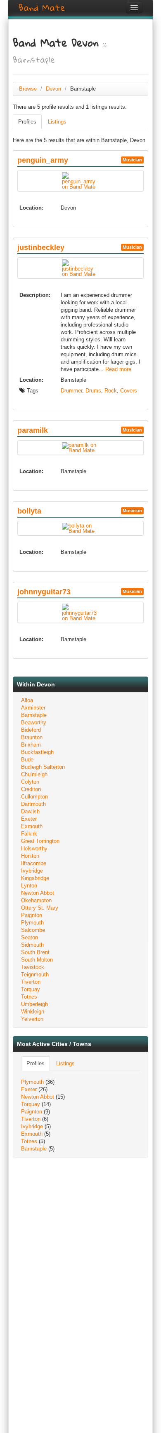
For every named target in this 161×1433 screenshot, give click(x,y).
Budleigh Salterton (43, 767)
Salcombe (33, 930)
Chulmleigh (34, 774)
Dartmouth (33, 804)
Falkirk (29, 834)
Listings (57, 122)
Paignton (31, 915)
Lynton (29, 885)
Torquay (30, 989)
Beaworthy (33, 722)
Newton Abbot (37, 893)
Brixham (31, 745)
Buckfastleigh (37, 752)
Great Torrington (40, 841)
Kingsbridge (35, 878)
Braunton (32, 737)
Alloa (27, 700)
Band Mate (42, 8)
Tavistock (32, 967)
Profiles (27, 122)
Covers (128, 390)
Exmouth (32, 826)
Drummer (71, 390)
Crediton (31, 789)
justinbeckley (40, 247)
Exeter (29, 819)
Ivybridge (32, 871)
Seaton (29, 937)
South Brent (35, 952)
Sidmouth (32, 945)
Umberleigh (34, 1004)
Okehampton (36, 900)
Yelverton (32, 1019)
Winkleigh (32, 1011)
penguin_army (42, 160)
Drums (93, 390)
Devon (53, 89)
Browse (28, 89)
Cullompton (34, 797)
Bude (27, 759)
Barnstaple (34, 715)
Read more (118, 369)
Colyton (30, 782)
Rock (110, 390)
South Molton (37, 960)
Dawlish (30, 811)
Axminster (33, 708)
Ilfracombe (33, 863)
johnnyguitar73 (44, 592)
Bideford (31, 730)
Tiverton (30, 982)
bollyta (29, 511)
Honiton (30, 856)
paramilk (32, 430)
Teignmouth (35, 974)
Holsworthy (34, 848)
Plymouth (32, 923)
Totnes (29, 997)
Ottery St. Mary (39, 908)
